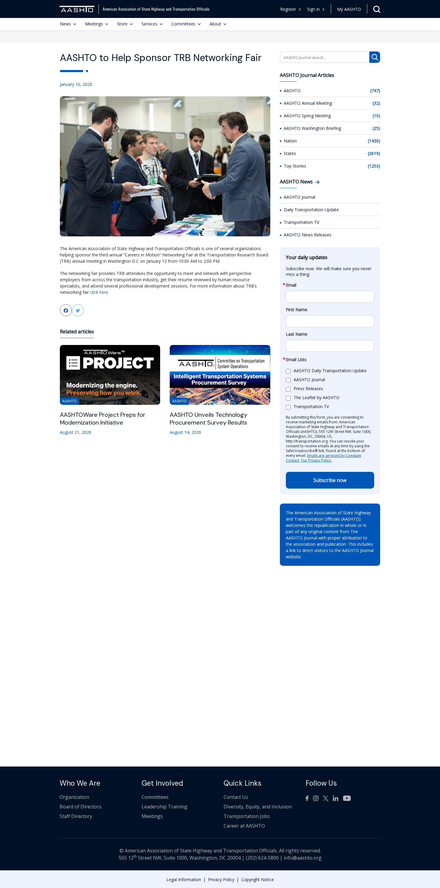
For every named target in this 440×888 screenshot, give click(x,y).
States (290, 153)
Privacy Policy (221, 879)
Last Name (296, 334)
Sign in (313, 9)
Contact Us (236, 797)
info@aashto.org (302, 857)
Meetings (94, 24)
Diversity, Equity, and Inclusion (258, 806)
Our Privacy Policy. (316, 460)
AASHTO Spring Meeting (307, 115)
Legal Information (183, 879)
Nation (290, 141)
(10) (376, 115)
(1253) (374, 166)
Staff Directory (76, 816)
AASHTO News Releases (307, 235)
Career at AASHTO (244, 825)
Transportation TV (301, 222)
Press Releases (308, 389)
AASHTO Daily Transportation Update (330, 371)
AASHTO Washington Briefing (312, 128)
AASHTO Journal (299, 197)
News (65, 24)
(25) (376, 128)
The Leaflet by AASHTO (316, 398)
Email (291, 285)
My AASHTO (349, 9)
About (215, 24)
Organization (74, 797)
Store (122, 24)
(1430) (374, 141)
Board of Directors (80, 806)
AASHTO (292, 90)
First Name (296, 310)
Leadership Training (164, 806)
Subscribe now (329, 480)
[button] (316, 9)
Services (149, 24)
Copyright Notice (257, 879)
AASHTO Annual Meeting (308, 103)
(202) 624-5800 (262, 857)
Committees (183, 24)
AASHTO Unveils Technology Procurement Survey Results (208, 418)
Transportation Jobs (247, 816)
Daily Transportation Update (311, 209)
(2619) (374, 153)
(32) (376, 103)
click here (99, 292)
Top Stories (295, 166)
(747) (375, 90)
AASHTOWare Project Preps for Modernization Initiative (102, 418)
